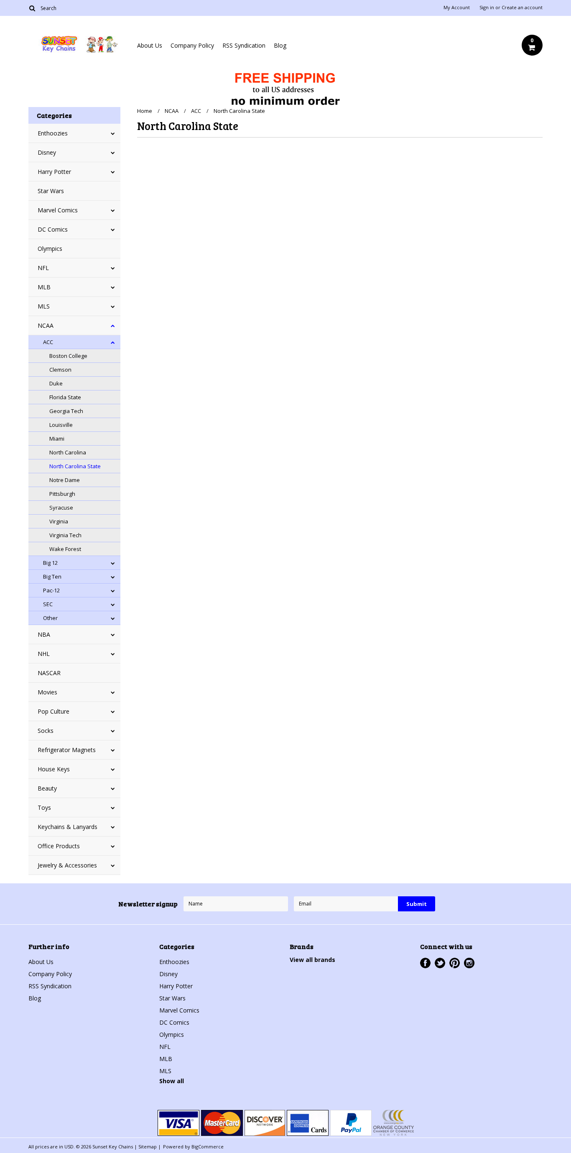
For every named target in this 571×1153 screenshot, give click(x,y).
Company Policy (192, 45)
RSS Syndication (243, 45)
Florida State (65, 397)
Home (144, 111)
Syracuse (61, 507)
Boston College (68, 356)
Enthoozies (53, 133)
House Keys (54, 769)
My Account (457, 7)
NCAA (46, 325)
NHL (44, 654)
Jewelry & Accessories (67, 865)
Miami (56, 438)
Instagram (469, 963)
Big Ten (52, 576)
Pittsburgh (62, 493)
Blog (280, 45)
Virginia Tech (65, 535)
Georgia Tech (66, 411)
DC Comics (53, 229)
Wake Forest (65, 549)
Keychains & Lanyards (67, 827)
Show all (171, 1081)
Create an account (522, 7)
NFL (43, 268)
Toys (44, 807)
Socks (46, 731)
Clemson (60, 369)
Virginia (58, 521)
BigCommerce (207, 1146)
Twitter (440, 963)
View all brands (312, 960)
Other (50, 618)
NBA (44, 634)
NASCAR (49, 673)
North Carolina (67, 452)
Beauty (47, 788)
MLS (44, 306)
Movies (47, 692)
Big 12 (50, 562)
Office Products (59, 846)
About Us (149, 45)
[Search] (32, 8)
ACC (48, 342)
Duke (56, 383)
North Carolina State (75, 466)
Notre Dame (64, 480)
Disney (47, 152)
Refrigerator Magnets (67, 750)
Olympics (50, 249)
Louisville (61, 425)
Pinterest (454, 963)
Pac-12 (51, 590)
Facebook (425, 963)
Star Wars (51, 191)
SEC (48, 604)
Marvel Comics (58, 210)
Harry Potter (54, 172)
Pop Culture (53, 711)
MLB (44, 287)
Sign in (486, 7)
